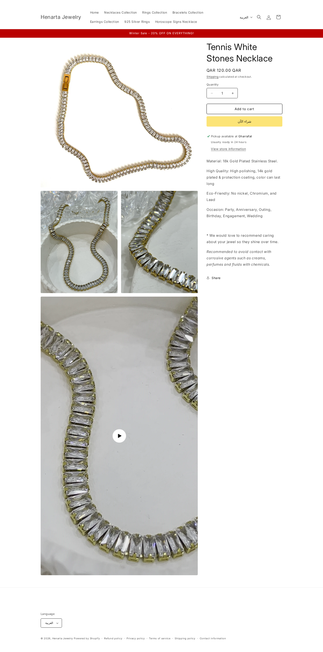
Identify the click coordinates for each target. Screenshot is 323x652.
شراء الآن (244, 121)
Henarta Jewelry (62, 638)
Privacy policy (136, 638)
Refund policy (113, 638)
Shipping (213, 76)
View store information (228, 149)
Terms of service (159, 638)
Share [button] (216, 278)
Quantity (212, 84)
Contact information (213, 638)
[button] (259, 17)
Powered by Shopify (87, 638)
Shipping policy (185, 638)
